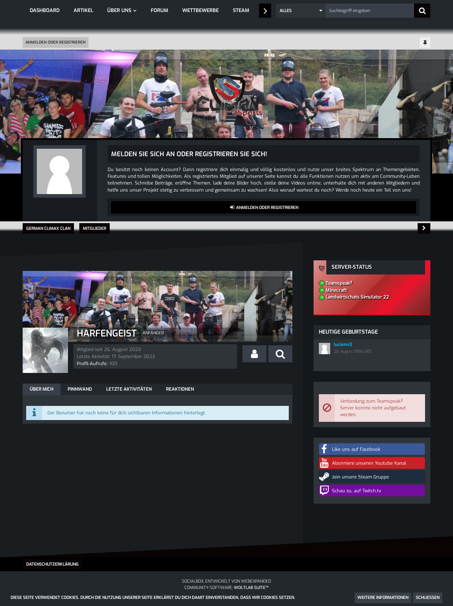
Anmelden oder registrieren (55, 42)
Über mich (41, 389)
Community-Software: (226, 587)
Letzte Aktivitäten (129, 389)
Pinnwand (80, 389)
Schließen (428, 597)
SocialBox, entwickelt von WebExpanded (226, 581)
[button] (301, 11)
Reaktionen (180, 389)
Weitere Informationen (382, 597)
